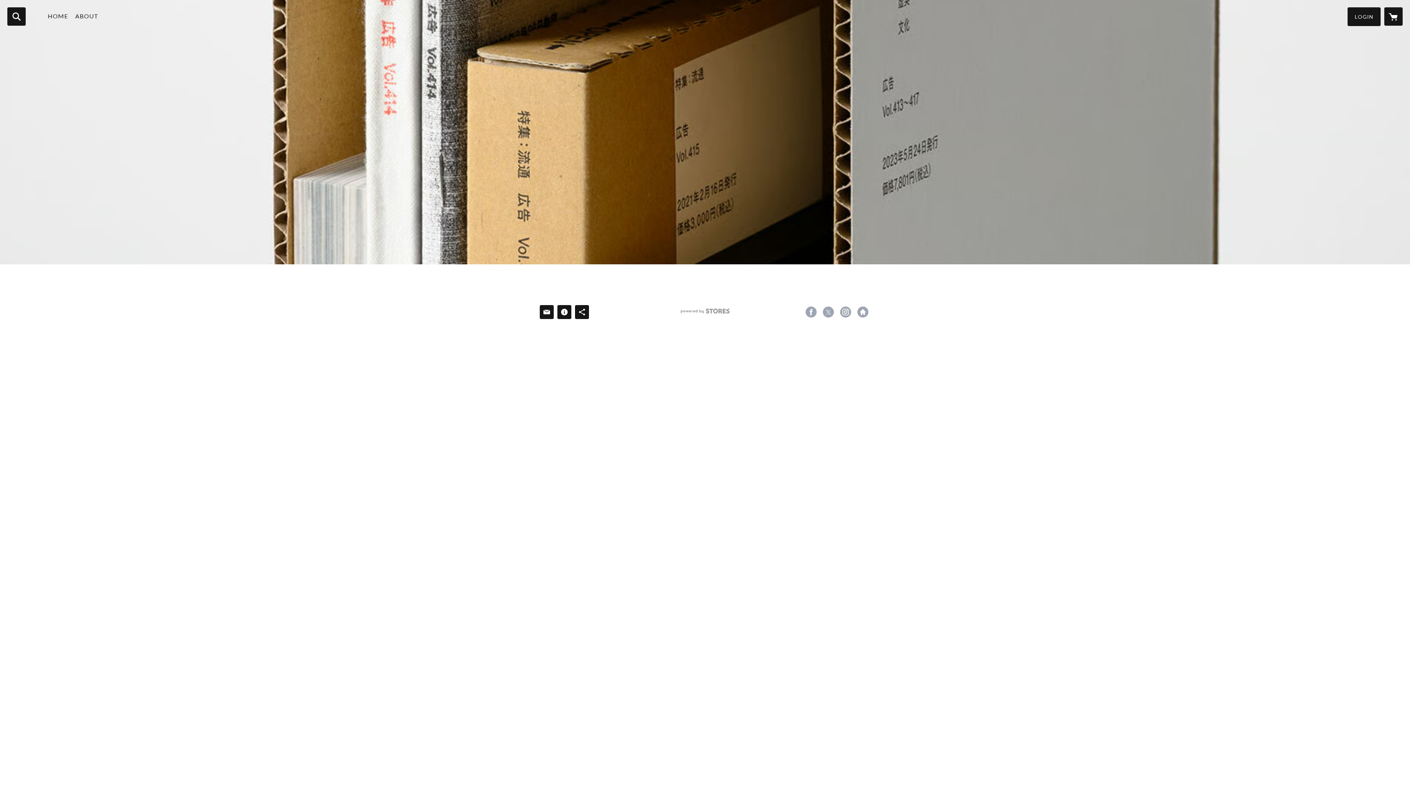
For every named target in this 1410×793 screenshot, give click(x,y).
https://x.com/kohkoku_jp (828, 312)
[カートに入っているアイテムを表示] (1393, 16)
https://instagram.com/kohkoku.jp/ (845, 312)
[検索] (16, 16)
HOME (58, 15)
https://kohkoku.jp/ (862, 312)
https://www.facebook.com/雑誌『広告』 (811, 312)
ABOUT (86, 15)
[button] (1364, 16)
